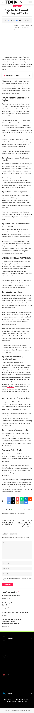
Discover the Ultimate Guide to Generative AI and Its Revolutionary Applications (11, 621)
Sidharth (16, 25)
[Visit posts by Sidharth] (7, 27)
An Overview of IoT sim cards (11, 595)
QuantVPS (10, 387)
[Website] (25, 510)
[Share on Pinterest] (17, 499)
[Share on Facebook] (8, 20)
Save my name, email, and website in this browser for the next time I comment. (18, 579)
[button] (3, 2)
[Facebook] (26, 510)
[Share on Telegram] (9, 502)
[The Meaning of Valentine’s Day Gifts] (27, 605)
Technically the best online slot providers (15, 612)
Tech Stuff (17, 6)
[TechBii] (12, 2)
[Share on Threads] (13, 502)
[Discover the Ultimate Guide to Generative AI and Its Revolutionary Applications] (27, 621)
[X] (17, 657)
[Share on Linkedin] (26, 499)
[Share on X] (11, 20)
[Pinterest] (17, 675)
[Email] (17, 502)
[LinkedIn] (31, 510)
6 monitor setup (17, 57)
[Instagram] (29, 510)
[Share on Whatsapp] (22, 499)
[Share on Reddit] (30, 499)
